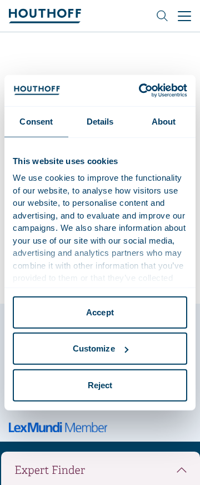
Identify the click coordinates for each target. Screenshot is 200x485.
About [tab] (164, 121)
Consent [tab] (36, 121)
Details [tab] (100, 121)
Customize (94, 348)
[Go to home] (45, 15)
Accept (100, 311)
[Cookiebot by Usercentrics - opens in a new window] (141, 90)
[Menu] (184, 16)
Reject (100, 384)
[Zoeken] (162, 16)
